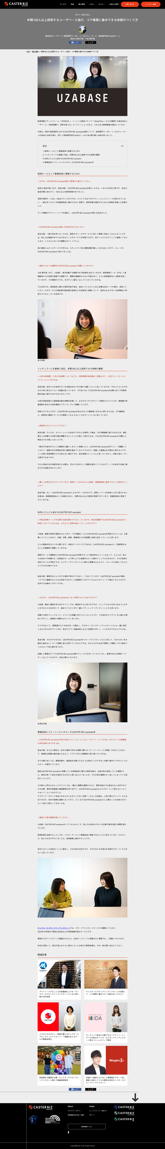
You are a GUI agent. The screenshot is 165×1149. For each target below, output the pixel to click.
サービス (63, 4)
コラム (91, 4)
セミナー (101, 4)
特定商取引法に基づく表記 (76, 1115)
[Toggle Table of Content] (121, 146)
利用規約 (92, 1106)
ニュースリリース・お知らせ (98, 1110)
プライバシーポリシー (74, 1110)
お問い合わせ (129, 4)
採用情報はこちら (86, 1126)
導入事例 (81, 4)
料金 (72, 4)
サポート (92, 1115)
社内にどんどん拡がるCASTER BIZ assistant (62, 158)
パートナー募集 (151, 4)
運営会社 (70, 1106)
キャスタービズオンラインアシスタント (54, 928)
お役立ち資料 (114, 4)
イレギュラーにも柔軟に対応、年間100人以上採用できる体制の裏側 (72, 155)
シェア (76, 42)
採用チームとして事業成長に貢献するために (62, 151)
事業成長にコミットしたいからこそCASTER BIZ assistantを (69, 162)
